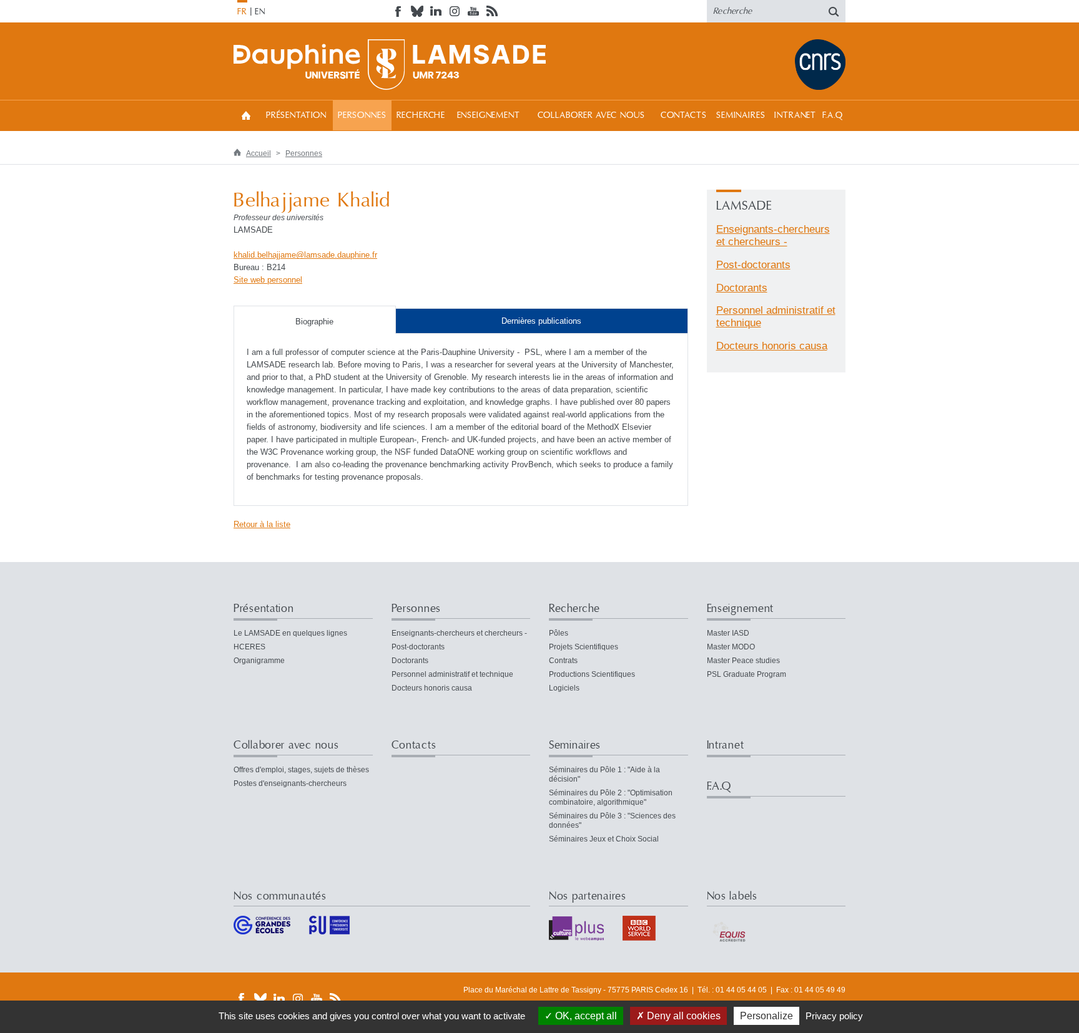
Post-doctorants (753, 265)
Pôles (558, 633)
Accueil (246, 115)
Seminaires (740, 115)
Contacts (684, 115)
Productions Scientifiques (592, 674)
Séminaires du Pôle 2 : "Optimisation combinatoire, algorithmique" (611, 797)
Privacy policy (834, 1016)
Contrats (563, 660)
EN (260, 11)
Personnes (362, 115)
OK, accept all (585, 1016)
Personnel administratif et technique (452, 674)
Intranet (795, 115)
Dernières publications (541, 321)
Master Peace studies (743, 660)
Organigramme (259, 660)
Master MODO (731, 647)
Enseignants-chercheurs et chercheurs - (773, 235)
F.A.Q (832, 115)
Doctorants (741, 288)
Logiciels (564, 688)
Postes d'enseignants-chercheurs (290, 783)
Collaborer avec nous (591, 115)
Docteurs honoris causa (771, 346)
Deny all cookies (682, 1016)
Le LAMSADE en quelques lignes (290, 633)
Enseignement (488, 115)
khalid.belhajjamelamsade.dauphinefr (305, 254)
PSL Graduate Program (746, 674)
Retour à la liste (262, 524)
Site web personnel (268, 279)
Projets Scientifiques (583, 647)
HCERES (249, 647)
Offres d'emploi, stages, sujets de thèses (301, 769)
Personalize (766, 1016)
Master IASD (728, 633)
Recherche (421, 115)
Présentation (296, 115)
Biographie (314, 321)
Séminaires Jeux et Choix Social (604, 839)
